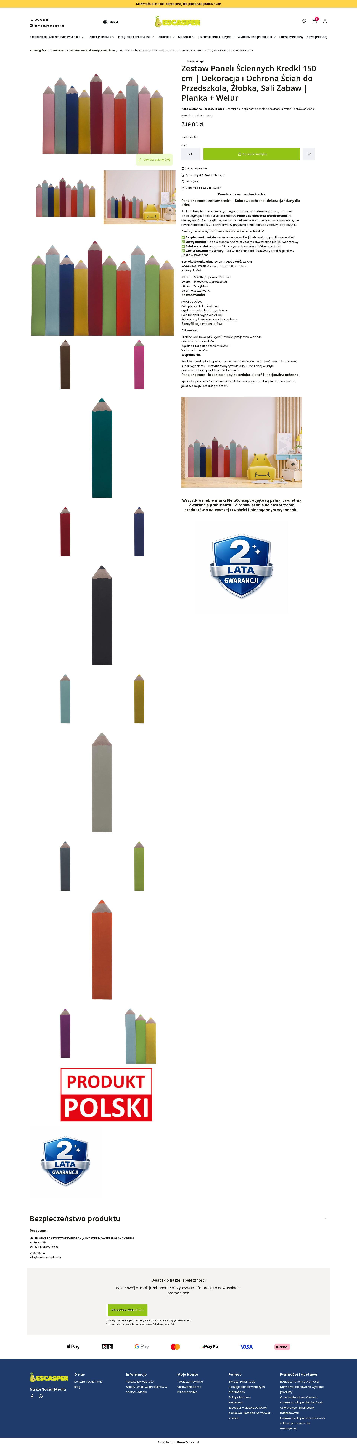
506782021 (41, 20)
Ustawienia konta (189, 1387)
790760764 (37, 1253)
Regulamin (236, 1402)
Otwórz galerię (157, 160)
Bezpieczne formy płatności (299, 1381)
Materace (59, 50)
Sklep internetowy (177, 1441)
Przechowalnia (187, 1392)
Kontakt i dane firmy (88, 1381)
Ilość (184, 145)
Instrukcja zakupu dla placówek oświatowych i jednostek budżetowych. (301, 1407)
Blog (77, 1387)
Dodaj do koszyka (255, 154)
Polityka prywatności (140, 1381)
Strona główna (39, 50)
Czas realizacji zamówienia (298, 1397)
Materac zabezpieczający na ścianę (92, 50)
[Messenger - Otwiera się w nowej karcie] (40, 1396)
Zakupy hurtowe (240, 1397)
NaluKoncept (195, 61)
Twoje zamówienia (190, 1381)
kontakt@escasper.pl (49, 26)
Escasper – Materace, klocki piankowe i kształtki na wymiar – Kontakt (251, 1413)
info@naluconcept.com (45, 1257)
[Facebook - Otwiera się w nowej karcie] (32, 1396)
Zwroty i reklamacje (242, 1381)
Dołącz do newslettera (128, 1310)
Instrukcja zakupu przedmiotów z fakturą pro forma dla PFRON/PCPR (302, 1423)
